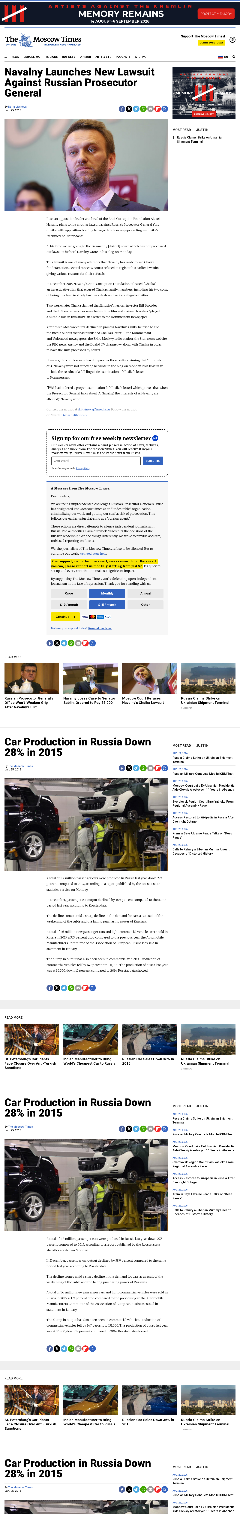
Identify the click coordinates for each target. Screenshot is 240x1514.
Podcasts (123, 57)
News (15, 57)
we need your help (93, 553)
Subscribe (153, 461)
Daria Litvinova (17, 106)
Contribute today (211, 42)
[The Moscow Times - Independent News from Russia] (42, 40)
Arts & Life (103, 57)
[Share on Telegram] (136, 109)
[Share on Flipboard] (157, 109)
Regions (52, 57)
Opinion (85, 57)
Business (68, 57)
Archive (140, 57)
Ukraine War (32, 57)
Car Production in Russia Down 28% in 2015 (77, 747)
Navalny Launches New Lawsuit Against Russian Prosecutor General (79, 82)
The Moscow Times (20, 766)
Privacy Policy (83, 468)
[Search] (234, 57)
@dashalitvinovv (75, 415)
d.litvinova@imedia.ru (94, 409)
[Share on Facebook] (122, 109)
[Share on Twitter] (129, 109)
